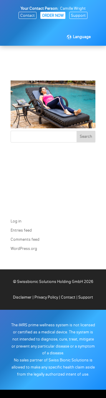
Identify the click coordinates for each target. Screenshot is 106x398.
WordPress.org (24, 248)
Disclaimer (22, 297)
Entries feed (21, 230)
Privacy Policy (46, 297)
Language (82, 36)
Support (78, 15)
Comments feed (25, 239)
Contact (27, 15)
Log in (16, 221)
